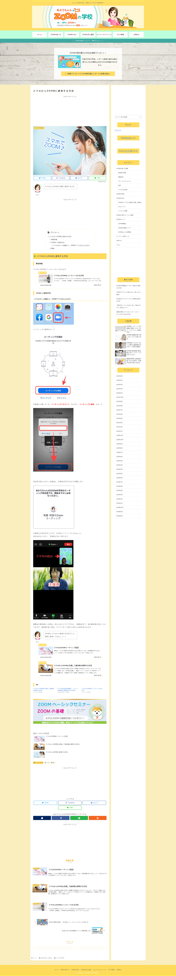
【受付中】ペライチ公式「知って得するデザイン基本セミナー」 (128, 306)
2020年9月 (119, 444)
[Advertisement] (70, 111)
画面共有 (120, 177)
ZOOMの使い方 (64, 969)
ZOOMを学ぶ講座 (86, 969)
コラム (118, 245)
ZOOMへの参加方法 (57, 242)
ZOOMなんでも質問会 (124, 232)
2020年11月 (119, 435)
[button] (140, 117)
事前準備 (54, 239)
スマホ (48, 762)
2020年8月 (119, 448)
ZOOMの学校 (120, 194)
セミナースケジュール (99, 969)
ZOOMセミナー (120, 219)
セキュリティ (122, 206)
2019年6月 (119, 486)
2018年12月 (119, 507)
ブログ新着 (111, 969)
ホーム (56, 969)
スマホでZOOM (39, 762)
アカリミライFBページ (128, 151)
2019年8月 (119, 478)
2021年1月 (119, 431)
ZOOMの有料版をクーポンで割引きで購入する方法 (128, 287)
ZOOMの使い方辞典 (122, 168)
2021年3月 (119, 422)
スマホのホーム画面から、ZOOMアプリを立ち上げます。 (72, 245)
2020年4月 (119, 465)
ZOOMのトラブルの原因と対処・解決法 (129, 202)
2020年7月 (119, 452)
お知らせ (119, 240)
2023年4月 (119, 376)
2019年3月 (119, 494)
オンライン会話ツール (122, 236)
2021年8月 (119, 405)
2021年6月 (119, 414)
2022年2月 (119, 393)
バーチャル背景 (122, 211)
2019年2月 (119, 499)
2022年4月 (119, 384)
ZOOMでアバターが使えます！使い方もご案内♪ (128, 293)
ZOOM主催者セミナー (124, 228)
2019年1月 (119, 503)
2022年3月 (119, 389)
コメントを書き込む (69, 948)
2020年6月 (119, 456)
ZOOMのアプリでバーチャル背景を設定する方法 (128, 300)
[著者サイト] (42, 818)
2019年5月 (119, 490)
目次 (52, 232)
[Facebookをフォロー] (60, 818)
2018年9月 (119, 511)
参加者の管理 (122, 172)
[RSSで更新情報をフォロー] (98, 818)
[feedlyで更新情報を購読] (79, 818)
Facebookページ (128, 138)
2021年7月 (119, 410)
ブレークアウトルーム (124, 181)
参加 (53, 762)
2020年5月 (119, 461)
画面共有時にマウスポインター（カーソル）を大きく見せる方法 (128, 313)
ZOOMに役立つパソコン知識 (124, 215)
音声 (119, 185)
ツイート (118, 130)
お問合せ (118, 969)
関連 (52, 248)
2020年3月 (119, 469)
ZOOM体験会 (122, 223)
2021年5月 (119, 418)
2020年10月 (119, 439)
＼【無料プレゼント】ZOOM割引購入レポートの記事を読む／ (88, 74)
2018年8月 (119, 516)
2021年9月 (119, 401)
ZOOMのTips (120, 198)
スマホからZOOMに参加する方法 (60, 236)
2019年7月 (119, 482)
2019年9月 (119, 473)
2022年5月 (119, 380)
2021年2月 (119, 427)
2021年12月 (119, 397)
